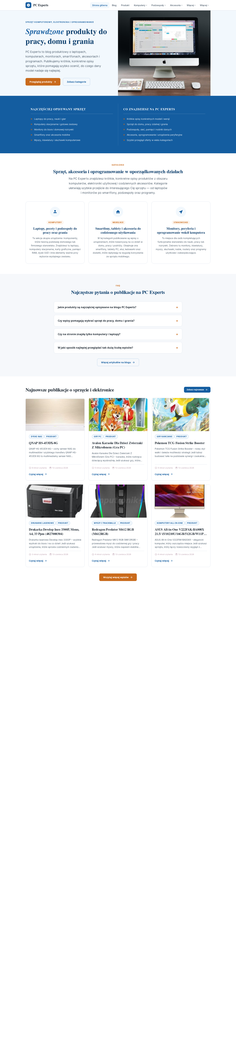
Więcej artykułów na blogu (116, 362)
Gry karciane (164, 436)
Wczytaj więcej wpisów (116, 577)
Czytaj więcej (36, 474)
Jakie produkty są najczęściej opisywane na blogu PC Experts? (97, 307)
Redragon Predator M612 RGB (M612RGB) (113, 531)
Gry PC (97, 436)
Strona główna (99, 5)
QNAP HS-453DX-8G (43, 443)
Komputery (139, 5)
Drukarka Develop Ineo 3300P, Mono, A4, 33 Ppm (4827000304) (54, 531)
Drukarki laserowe (42, 523)
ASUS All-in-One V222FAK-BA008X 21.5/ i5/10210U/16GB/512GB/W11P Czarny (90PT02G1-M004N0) (179, 534)
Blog (114, 5)
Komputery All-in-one (170, 523)
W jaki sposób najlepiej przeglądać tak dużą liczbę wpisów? (95, 347)
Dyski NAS (36, 436)
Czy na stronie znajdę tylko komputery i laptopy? (89, 334)
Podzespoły (157, 5)
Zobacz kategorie (76, 81)
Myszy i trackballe (105, 523)
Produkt (125, 5)
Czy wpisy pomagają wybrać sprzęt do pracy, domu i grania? (96, 320)
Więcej (190, 5)
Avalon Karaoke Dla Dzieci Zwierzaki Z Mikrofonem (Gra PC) (117, 445)
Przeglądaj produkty (41, 81)
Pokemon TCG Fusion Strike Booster (180, 443)
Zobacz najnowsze (195, 389)
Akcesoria (175, 5)
